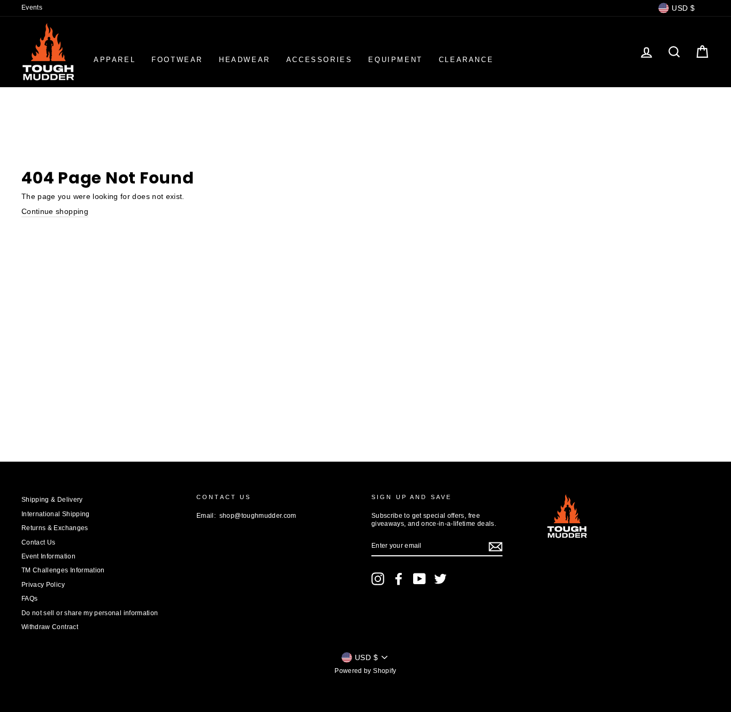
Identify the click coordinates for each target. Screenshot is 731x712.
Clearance (466, 60)
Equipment (395, 60)
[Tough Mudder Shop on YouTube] (419, 578)
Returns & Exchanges (54, 528)
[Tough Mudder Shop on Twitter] (440, 578)
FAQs (29, 598)
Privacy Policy (43, 584)
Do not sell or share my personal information (89, 613)
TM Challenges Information (63, 570)
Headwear (244, 60)
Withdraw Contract (49, 627)
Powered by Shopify (365, 671)
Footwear (177, 60)
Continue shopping (54, 211)
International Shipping (55, 514)
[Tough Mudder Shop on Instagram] (377, 578)
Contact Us (38, 542)
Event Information (48, 556)
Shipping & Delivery (52, 499)
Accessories (319, 60)
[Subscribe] (495, 546)
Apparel (114, 60)
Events (31, 7)
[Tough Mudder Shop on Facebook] (398, 578)
